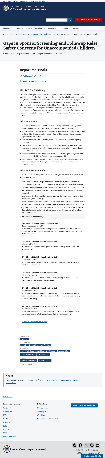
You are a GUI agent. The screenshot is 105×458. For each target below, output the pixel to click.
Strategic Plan (42, 408)
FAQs (5, 415)
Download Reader (9, 436)
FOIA (5, 433)
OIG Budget (41, 411)
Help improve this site (92, 456)
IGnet (5, 426)
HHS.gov (6, 422)
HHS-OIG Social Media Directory (88, 450)
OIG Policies (7, 411)
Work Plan (41, 415)
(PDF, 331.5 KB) (34, 81)
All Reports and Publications (47, 418)
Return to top (8, 397)
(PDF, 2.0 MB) (32, 76)
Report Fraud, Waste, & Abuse (88, 20)
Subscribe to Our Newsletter (84, 405)
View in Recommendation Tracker (34, 322)
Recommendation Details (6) (33, 216)
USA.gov (6, 429)
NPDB (5, 418)
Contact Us (7, 408)
